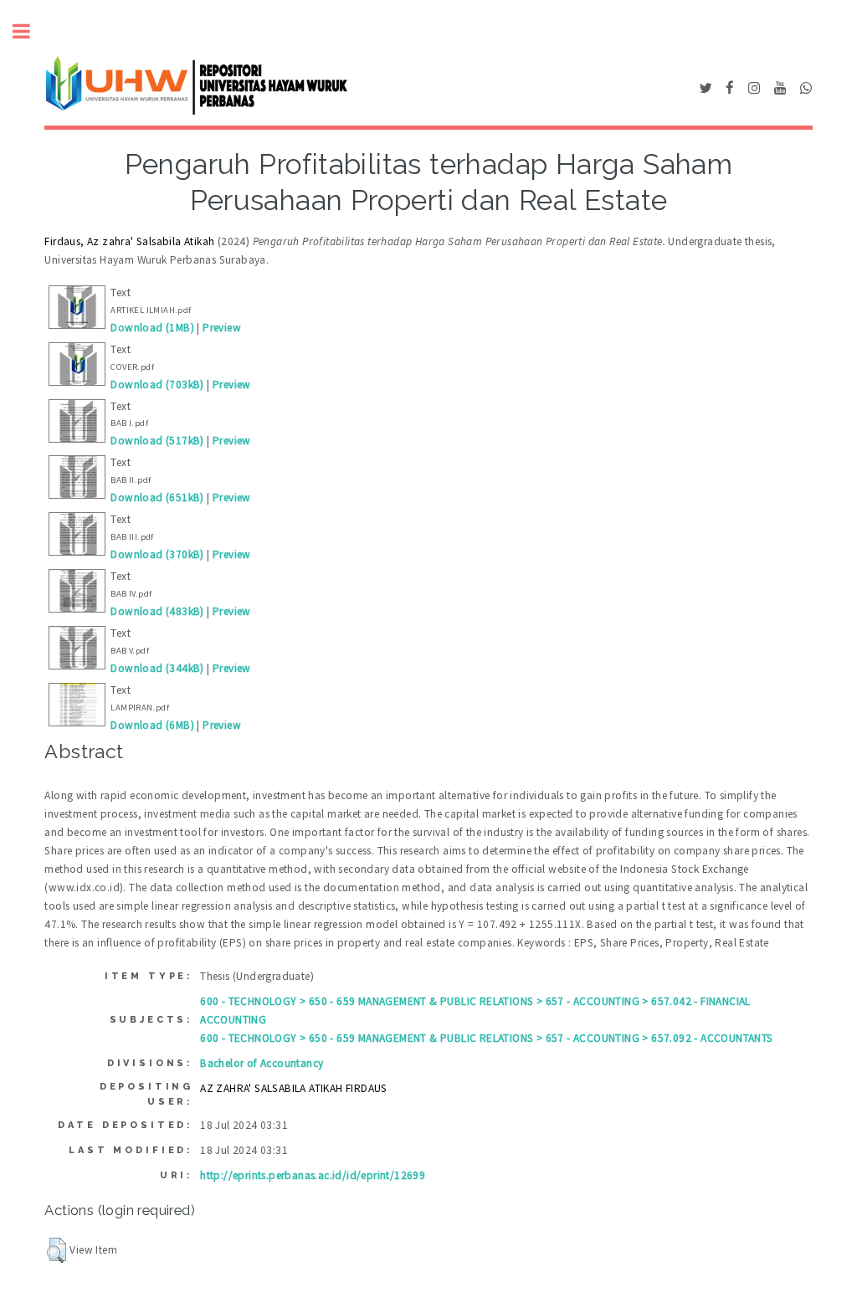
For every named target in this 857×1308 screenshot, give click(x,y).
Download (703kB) (156, 384)
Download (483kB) (156, 611)
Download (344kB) (156, 668)
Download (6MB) (152, 725)
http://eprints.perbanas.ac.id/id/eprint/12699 (312, 1175)
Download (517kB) (156, 440)
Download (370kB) (156, 554)
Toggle (30, 31)
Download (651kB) (156, 497)
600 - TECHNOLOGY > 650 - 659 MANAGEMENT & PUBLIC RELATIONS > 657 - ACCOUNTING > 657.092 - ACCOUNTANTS (486, 1038)
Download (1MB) (152, 328)
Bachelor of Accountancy (261, 1063)
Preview (222, 328)
